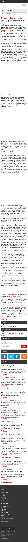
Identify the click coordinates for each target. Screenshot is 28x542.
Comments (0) (5, 21)
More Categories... (5, 521)
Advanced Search (5, 500)
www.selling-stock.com (20, 307)
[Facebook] (2, 528)
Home (3, 10)
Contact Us (3, 497)
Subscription (4, 511)
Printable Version (22, 20)
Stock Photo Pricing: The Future (8, 366)
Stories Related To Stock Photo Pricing (10, 410)
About (2, 494)
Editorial (3, 515)
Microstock (3, 507)
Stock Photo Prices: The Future (8, 422)
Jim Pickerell (14, 20)
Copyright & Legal (5, 514)
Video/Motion (4, 512)
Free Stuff (4, 362)
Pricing (2, 520)
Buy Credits (11, 10)
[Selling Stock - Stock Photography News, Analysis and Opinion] (10, 6)
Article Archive (4, 492)
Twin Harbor (7, 539)
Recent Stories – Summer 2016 (8, 446)
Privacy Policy (4, 498)
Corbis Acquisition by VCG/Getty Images (10, 458)
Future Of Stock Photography (8, 377)
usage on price (9, 28)
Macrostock (4, 509)
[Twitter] (6, 528)
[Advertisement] (14, 78)
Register (3, 495)
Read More (4, 374)
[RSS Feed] (13, 528)
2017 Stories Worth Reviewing (8, 400)
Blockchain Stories (5, 389)
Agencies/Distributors (6, 506)
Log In (2, 1)
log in (6, 333)
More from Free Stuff (7, 482)
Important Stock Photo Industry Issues (10, 435)
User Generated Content (7, 518)
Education (3, 517)
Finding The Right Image (7, 469)
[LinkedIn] (9, 528)
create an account (14, 333)
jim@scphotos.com (6, 304)
